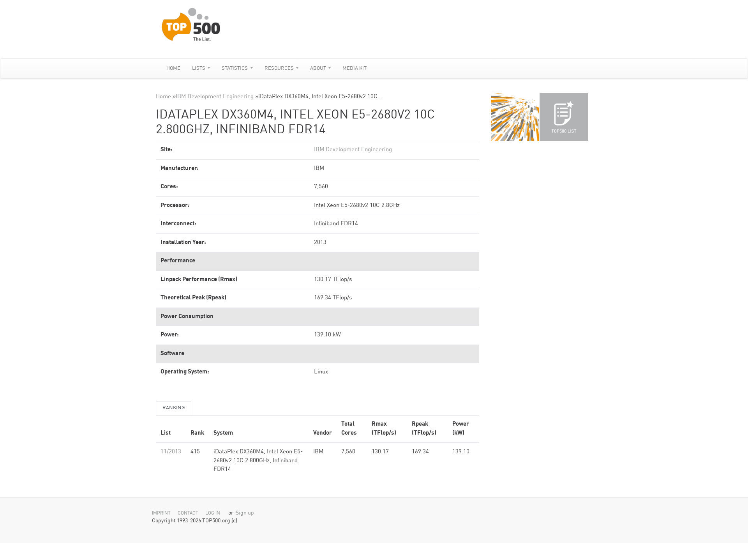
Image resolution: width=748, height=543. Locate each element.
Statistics (235, 68)
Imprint (161, 513)
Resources (280, 68)
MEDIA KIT (354, 68)
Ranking (173, 407)
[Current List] (564, 117)
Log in (212, 513)
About (318, 68)
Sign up (245, 513)
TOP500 (515, 117)
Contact (188, 513)
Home (173, 68)
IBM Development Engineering (215, 97)
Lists (199, 68)
